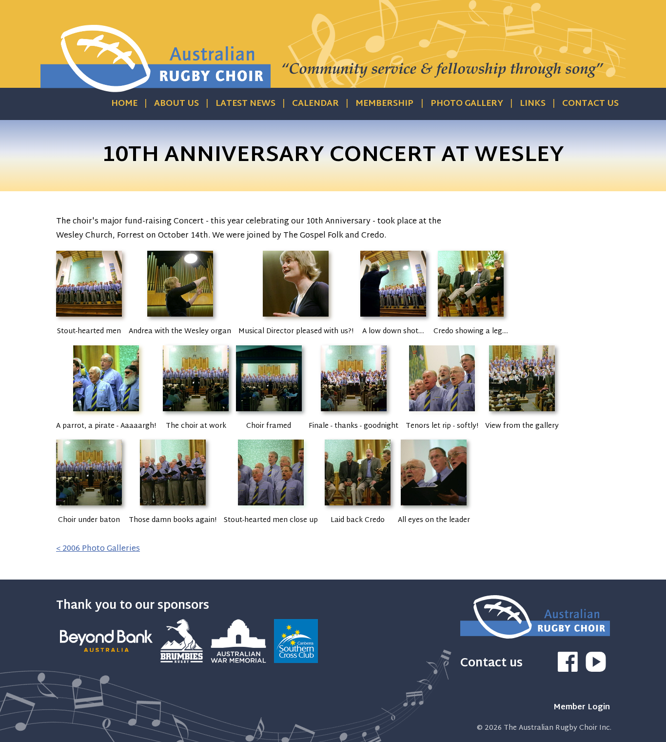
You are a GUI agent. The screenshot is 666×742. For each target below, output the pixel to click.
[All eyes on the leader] (434, 507)
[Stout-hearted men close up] (271, 507)
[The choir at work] (196, 413)
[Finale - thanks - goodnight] (354, 413)
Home (124, 104)
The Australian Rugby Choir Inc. (557, 728)
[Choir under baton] (89, 507)
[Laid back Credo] (358, 507)
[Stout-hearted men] (89, 318)
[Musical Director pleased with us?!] (296, 318)
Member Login (581, 708)
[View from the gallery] (522, 413)
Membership (384, 104)
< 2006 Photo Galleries (98, 549)
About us (176, 104)
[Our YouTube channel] (596, 670)
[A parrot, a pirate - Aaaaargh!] (106, 413)
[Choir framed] (269, 413)
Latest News (245, 104)
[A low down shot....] (393, 318)
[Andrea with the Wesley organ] (180, 318)
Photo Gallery (467, 104)
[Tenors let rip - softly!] (442, 413)
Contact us (590, 104)
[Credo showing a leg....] (471, 318)
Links (533, 104)
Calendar (315, 104)
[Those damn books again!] (173, 507)
